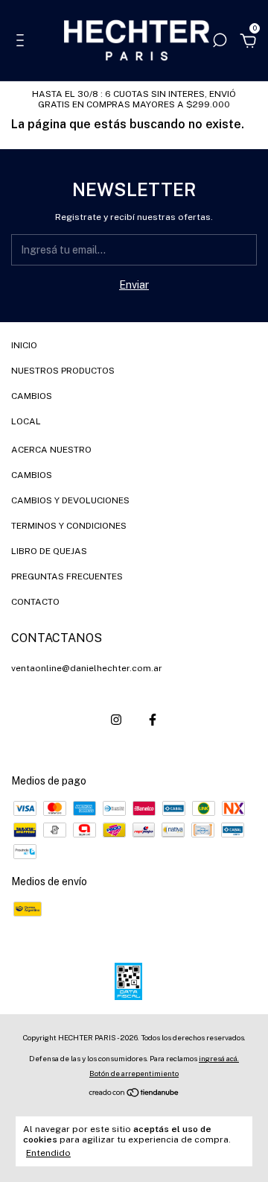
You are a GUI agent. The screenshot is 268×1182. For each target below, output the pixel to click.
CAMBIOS (31, 396)
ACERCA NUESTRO (51, 449)
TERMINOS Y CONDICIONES (69, 526)
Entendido (48, 1153)
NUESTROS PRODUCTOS (63, 370)
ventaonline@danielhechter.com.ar (86, 668)
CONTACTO (35, 602)
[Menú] (22, 42)
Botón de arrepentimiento (134, 1073)
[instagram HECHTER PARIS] (116, 720)
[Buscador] (219, 42)
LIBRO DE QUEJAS (49, 551)
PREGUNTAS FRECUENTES (67, 576)
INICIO (24, 345)
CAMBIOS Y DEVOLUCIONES (70, 500)
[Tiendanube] (134, 1094)
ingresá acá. (219, 1058)
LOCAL (26, 421)
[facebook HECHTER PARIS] (153, 720)
